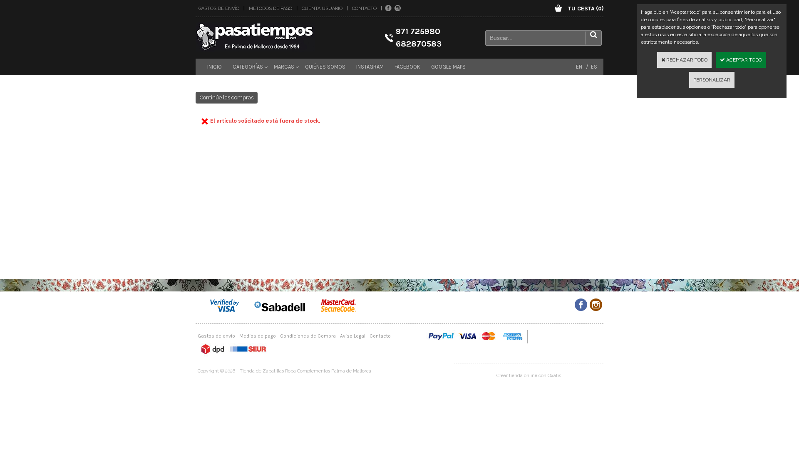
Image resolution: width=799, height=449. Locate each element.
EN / (582, 67)
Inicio (214, 67)
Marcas (284, 67)
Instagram (370, 67)
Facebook (407, 67)
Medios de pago (257, 336)
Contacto (364, 8)
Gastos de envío (219, 8)
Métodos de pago (270, 8)
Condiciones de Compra (308, 336)
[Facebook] (388, 8)
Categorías (248, 67)
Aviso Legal (352, 336)
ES (592, 67)
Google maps (448, 67)
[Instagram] (397, 8)
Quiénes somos (325, 67)
